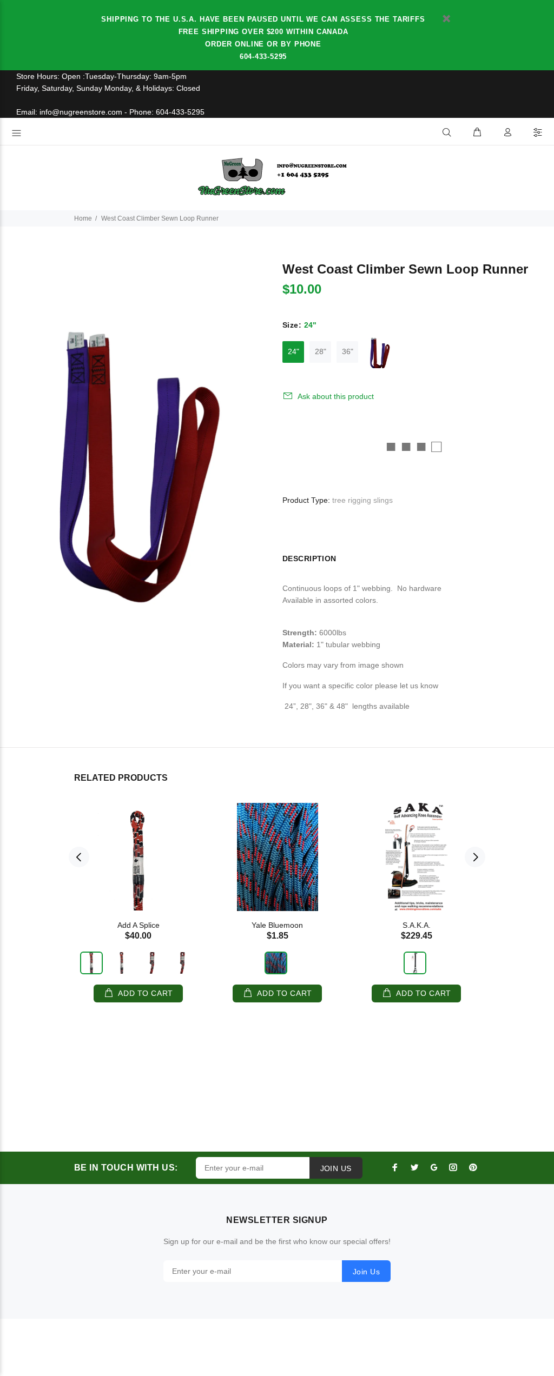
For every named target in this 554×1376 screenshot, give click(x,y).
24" (293, 351)
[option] (138, 894)
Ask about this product (336, 396)
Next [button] (475, 857)
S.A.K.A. (417, 925)
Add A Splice (138, 925)
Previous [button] (79, 857)
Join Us (366, 1271)
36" (347, 351)
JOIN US (336, 1168)
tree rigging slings (362, 500)
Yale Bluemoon (277, 925)
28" (320, 351)
